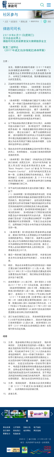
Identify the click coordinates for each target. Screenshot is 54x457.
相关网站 (27, 430)
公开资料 (16, 427)
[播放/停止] (27, 421)
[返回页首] (50, 403)
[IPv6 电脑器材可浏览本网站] (24, 450)
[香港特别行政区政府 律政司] (11, 5)
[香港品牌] (40, 450)
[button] (3, 414)
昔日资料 (6, 430)
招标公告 (27, 427)
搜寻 (42, 5)
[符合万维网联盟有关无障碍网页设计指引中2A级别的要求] (13, 450)
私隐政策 (16, 433)
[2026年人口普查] (28, 417)
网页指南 (37, 430)
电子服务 (37, 427)
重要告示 (6, 433)
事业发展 (6, 427)
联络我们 (16, 430)
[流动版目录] (49, 5)
